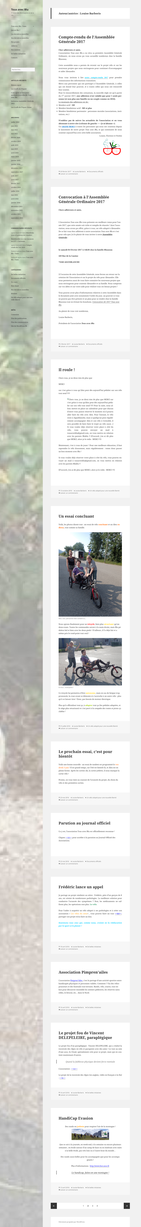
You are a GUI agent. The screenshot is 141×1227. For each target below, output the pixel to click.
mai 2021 (14, 134)
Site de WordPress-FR (19, 326)
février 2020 (15, 137)
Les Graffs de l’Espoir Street (21, 107)
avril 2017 (14, 180)
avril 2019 (14, 153)
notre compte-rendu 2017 (96, 77)
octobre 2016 (16, 187)
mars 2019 (15, 157)
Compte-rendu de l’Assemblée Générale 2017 (87, 39)
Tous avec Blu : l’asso (18, 26)
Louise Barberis (80, 171)
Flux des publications (19, 318)
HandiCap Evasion (76, 1118)
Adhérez (14, 46)
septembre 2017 (17, 172)
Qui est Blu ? (15, 30)
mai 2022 (14, 130)
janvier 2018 (15, 164)
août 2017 (14, 176)
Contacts (14, 58)
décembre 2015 (16, 206)
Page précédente (54, 1206)
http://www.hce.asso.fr (99, 1166)
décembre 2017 (16, 168)
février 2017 (15, 183)
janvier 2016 (15, 203)
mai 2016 (14, 195)
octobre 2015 (16, 214)
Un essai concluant (76, 516)
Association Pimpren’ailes (83, 972)
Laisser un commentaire (69, 174)
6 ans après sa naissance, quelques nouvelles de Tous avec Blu (21, 95)
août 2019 (14, 145)
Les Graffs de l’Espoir (19, 89)
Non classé (15, 286)
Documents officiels (18, 278)
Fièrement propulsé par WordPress (72, 1222)
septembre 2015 (17, 218)
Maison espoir (16, 85)
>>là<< (62, 1078)
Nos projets (15, 42)
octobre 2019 (16, 141)
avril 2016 (14, 199)
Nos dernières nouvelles (20, 38)
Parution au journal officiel (84, 823)
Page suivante (127, 1206)
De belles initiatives (18, 54)
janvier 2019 (15, 160)
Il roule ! (67, 369)
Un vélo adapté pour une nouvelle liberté (104, 491)
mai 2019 (14, 149)
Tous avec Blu (19, 9)
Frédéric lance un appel (81, 886)
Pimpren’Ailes (76, 980)
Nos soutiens (15, 50)
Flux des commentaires (19, 322)
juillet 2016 (15, 191)
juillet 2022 (15, 122)
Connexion (15, 315)
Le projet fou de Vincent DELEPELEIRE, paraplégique (85, 1035)
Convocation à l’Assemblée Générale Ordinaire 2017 (84, 199)
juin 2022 (14, 126)
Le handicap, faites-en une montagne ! (90, 1172)
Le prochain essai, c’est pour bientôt (85, 754)
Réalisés (14, 294)
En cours (14, 282)
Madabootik (15, 239)
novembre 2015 (17, 210)
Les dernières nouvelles (20, 34)
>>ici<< (69, 837)
